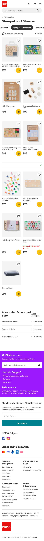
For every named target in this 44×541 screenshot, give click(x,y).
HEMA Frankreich (29, 496)
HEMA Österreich (29, 499)
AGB (36, 513)
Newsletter (27, 467)
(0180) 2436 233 (8, 391)
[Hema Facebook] (3, 438)
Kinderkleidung (7, 470)
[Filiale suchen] (39, 365)
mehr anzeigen (35, 314)
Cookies (5, 516)
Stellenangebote (8, 493)
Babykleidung (7, 467)
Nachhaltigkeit (7, 496)
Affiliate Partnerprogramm (32, 470)
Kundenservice (7, 503)
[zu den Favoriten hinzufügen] (18, 40)
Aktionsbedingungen (9, 499)
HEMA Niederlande (30, 489)
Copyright (14, 516)
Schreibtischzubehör (10, 337)
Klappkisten (6, 480)
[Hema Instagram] (8, 438)
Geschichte (6, 487)
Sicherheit (5, 506)
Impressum (24, 516)
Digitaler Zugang (8, 513)
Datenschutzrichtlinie (24, 513)
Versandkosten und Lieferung (15, 376)
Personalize (9, 17)
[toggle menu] (40, 4)
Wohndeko (6, 473)
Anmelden (22, 423)
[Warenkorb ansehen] (35, 4)
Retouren (7, 379)
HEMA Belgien (28, 493)
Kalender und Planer (9, 322)
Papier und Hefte (8, 329)
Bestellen (7, 382)
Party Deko (6, 476)
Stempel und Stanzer (22, 28)
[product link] (11, 49)
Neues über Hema (8, 490)
